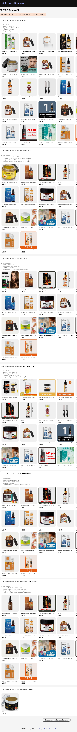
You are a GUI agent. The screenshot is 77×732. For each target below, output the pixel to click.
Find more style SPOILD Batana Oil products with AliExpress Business (22, 14)
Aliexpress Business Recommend (47, 729)
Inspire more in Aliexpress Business (56, 720)
